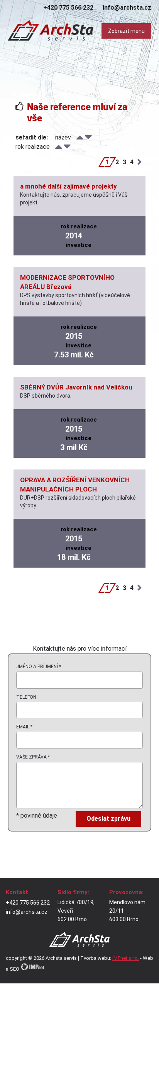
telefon (26, 697)
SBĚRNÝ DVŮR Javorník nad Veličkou (76, 387)
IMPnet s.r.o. (125, 958)
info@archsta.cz (127, 7)
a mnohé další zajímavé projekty (68, 186)
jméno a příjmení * (38, 666)
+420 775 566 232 (68, 7)
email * (24, 727)
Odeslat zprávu (108, 818)
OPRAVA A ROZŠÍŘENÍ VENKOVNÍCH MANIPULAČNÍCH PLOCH (75, 484)
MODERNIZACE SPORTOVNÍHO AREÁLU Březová (67, 282)
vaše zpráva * (33, 757)
